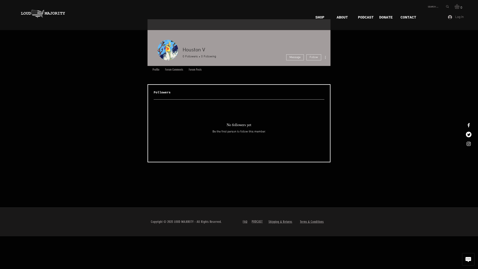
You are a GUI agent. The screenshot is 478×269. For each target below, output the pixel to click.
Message (295, 57)
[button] (460, 6)
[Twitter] (468, 134)
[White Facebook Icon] (468, 125)
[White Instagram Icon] (468, 144)
